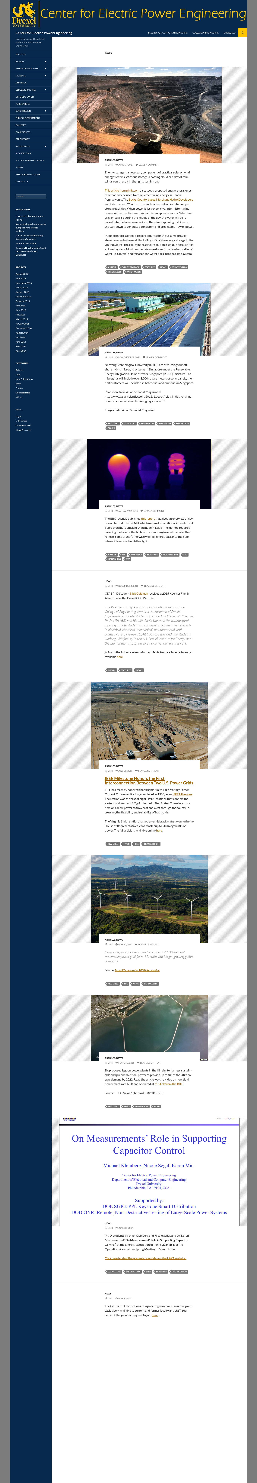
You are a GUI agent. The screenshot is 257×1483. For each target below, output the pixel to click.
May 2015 (21, 314)
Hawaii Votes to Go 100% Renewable (137, 970)
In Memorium (23, 146)
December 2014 (24, 328)
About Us (21, 54)
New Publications (24, 379)
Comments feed (23, 425)
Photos (19, 388)
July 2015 (20, 305)
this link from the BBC (169, 1084)
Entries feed (21, 420)
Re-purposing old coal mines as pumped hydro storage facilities (31, 227)
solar (111, 428)
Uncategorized (23, 392)
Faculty (20, 61)
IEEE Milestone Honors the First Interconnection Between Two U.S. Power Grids (149, 780)
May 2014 (21, 346)
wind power (134, 271)
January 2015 (22, 323)
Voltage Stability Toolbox (30, 160)
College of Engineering (205, 32)
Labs (18, 374)
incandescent (170, 554)
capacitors (114, 1271)
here (120, 656)
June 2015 (21, 310)
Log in (18, 416)
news (163, 267)
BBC (123, 554)
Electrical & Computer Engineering (168, 32)
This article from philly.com (122, 190)
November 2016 (24, 283)
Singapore (165, 423)
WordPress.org (23, 429)
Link (110, 164)
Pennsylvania (179, 267)
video (157, 1106)
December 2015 (24, 296)
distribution (133, 1271)
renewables (114, 271)
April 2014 (21, 350)
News (119, 160)
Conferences (23, 132)
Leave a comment (149, 164)
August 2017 (22, 274)
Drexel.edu (230, 32)
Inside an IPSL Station (26, 243)
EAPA (148, 1271)
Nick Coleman (139, 593)
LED (185, 554)
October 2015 (23, 301)
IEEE (137, 844)
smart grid (182, 423)
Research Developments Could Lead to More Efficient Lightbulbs (31, 251)
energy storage (130, 267)
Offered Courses (25, 96)
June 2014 (21, 341)
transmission (151, 844)
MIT (128, 559)
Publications (23, 104)
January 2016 (22, 292)
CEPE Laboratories (26, 90)
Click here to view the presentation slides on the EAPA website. (145, 1258)
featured (150, 267)
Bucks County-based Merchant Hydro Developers (161, 199)
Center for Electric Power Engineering (44, 33)
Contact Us (22, 181)
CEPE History (23, 139)
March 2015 (22, 319)
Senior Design (23, 111)
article (112, 267)
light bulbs (114, 559)
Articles (110, 160)
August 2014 (22, 332)
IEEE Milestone (182, 794)
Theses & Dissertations (28, 118)
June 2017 (21, 278)
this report (148, 518)
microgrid (129, 423)
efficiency (136, 554)
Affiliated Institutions (28, 174)
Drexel (112, 670)
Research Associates (27, 68)
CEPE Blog (21, 82)
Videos (19, 167)
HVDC (126, 844)
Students (21, 75)
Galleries (21, 125)
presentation (179, 1271)
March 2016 (22, 287)
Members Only (23, 153)
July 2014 (20, 337)
